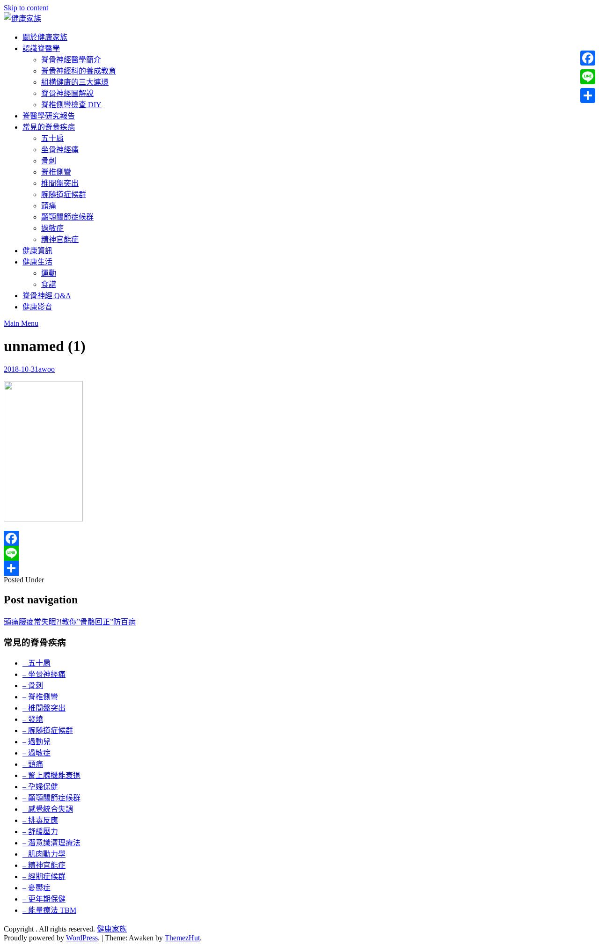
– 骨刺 (32, 685)
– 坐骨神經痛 (44, 674)
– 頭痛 (32, 764)
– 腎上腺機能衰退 (51, 775)
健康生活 (37, 262)
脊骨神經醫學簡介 (71, 60)
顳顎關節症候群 (67, 217)
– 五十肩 (36, 663)
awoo (46, 369)
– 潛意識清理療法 (51, 843)
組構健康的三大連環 (75, 82)
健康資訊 (37, 251)
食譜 (48, 284)
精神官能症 (60, 239)
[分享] (299, 568)
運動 (48, 273)
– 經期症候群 (44, 876)
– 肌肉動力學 (44, 854)
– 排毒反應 (40, 820)
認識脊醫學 (41, 48)
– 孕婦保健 (40, 787)
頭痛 (48, 206)
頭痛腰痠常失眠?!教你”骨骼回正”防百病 (70, 622)
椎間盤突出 (60, 183)
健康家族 (112, 929)
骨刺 (48, 161)
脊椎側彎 (56, 172)
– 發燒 (32, 719)
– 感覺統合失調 (47, 809)
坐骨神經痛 (60, 150)
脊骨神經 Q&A (46, 296)
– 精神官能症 (44, 865)
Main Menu (21, 323)
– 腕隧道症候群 (47, 730)
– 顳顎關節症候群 (51, 798)
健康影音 (37, 307)
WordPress (82, 938)
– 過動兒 (36, 742)
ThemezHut (182, 938)
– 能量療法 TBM (49, 910)
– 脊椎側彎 (40, 697)
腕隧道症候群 (63, 194)
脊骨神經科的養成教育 (78, 71)
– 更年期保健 (44, 899)
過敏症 (52, 228)
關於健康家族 (44, 37)
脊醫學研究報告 (48, 116)
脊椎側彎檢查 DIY (71, 105)
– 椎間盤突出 (44, 708)
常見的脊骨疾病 (48, 127)
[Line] (299, 553)
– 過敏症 (36, 753)
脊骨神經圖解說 (67, 93)
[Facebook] (299, 538)
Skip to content (26, 8)
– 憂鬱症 (36, 888)
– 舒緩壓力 (40, 832)
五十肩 (52, 138)
